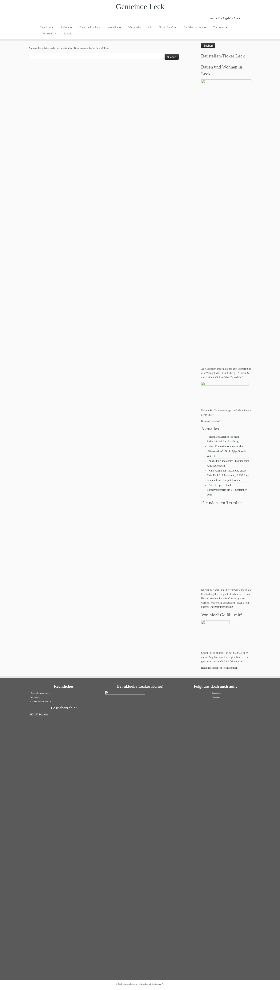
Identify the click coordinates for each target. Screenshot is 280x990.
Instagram (216, 697)
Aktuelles (113, 27)
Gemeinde (45, 27)
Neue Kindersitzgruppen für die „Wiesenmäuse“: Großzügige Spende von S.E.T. (226, 451)
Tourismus (219, 27)
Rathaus (65, 27)
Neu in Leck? (166, 27)
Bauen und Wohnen (89, 27)
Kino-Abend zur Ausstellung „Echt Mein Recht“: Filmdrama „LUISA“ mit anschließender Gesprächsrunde (228, 475)
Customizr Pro (158, 984)
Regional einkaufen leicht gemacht (219, 667)
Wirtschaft (48, 33)
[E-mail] (47, 19)
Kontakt (68, 33)
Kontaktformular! (210, 421)
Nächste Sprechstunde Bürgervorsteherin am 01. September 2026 (227, 490)
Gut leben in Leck (194, 27)
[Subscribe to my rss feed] (42, 19)
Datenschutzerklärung (221, 606)
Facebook (216, 693)
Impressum (35, 697)
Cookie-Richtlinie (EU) (40, 701)
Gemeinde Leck (140, 6)
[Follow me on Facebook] (52, 19)
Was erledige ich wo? (139, 27)
